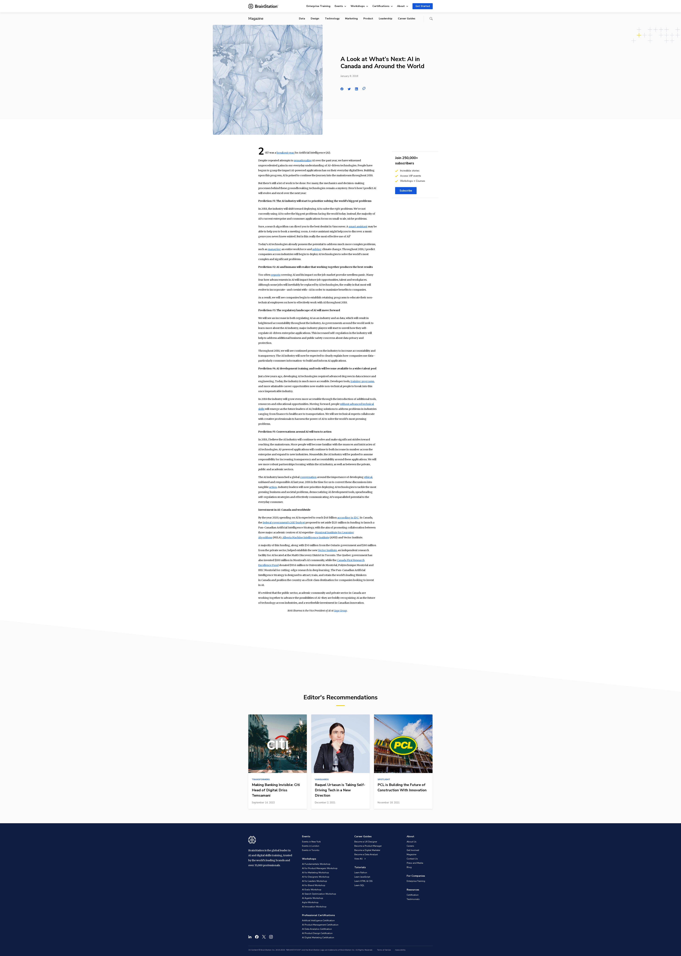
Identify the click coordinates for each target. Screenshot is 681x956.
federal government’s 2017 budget (284, 522)
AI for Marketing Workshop (315, 872)
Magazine (411, 854)
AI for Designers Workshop (315, 876)
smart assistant (358, 226)
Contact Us (412, 858)
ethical (368, 477)
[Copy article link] (364, 88)
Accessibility (400, 950)
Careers (410, 846)
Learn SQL (359, 885)
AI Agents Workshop (312, 898)
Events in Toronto (310, 850)
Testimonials (413, 899)
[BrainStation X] (264, 937)
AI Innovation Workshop (314, 906)
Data (302, 18)
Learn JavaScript (362, 876)
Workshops (358, 6)
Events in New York (311, 841)
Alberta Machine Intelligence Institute (306, 537)
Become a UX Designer (365, 841)
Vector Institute (327, 550)
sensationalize (303, 160)
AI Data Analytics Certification (317, 929)
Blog (409, 867)
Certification (413, 895)
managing (274, 249)
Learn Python (360, 872)
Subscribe (406, 190)
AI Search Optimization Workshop (319, 893)
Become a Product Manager (368, 846)
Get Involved (413, 850)
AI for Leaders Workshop (314, 881)
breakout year (286, 152)
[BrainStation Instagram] (271, 937)
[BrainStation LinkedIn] (249, 936)
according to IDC (348, 517)
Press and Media (415, 863)
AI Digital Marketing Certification (318, 937)
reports (275, 274)
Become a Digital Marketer (367, 850)
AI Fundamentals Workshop (316, 864)
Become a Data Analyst (366, 854)
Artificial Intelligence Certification (318, 920)
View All (358, 858)
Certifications (380, 6)
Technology (332, 18)
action (273, 487)
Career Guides (406, 18)
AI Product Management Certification (320, 924)
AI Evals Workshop (311, 889)
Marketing (351, 18)
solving (317, 249)
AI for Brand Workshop (313, 885)
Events (339, 6)
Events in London (310, 846)
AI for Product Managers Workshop (319, 868)
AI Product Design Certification (317, 933)
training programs (362, 381)
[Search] (431, 18)
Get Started (423, 6)
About (401, 6)
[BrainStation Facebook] (257, 937)
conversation (308, 477)
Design (315, 18)
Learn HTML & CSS (363, 881)
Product (368, 18)
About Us (411, 841)
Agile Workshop (310, 902)
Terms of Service (384, 950)
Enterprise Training (318, 6)
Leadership (385, 18)
